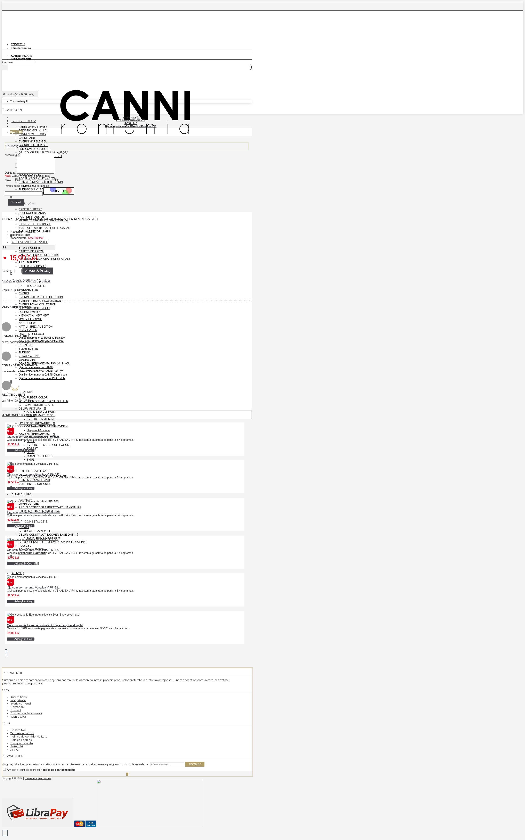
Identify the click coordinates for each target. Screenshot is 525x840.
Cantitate (7, 271)
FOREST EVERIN (29, 311)
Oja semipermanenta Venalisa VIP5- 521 (33, 587)
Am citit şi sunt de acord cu (40, 769)
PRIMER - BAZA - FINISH (34, 480)
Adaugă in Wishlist (13, 281)
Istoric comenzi (20, 703)
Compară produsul (38, 281)
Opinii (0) (16, 132)
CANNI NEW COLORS (32, 134)
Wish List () (18, 716)
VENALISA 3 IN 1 (29, 356)
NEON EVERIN (28, 330)
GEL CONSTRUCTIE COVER (36, 404)
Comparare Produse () (26, 713)
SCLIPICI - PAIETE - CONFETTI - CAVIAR (44, 227)
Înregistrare (18, 700)
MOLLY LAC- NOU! (30, 319)
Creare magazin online (38, 778)
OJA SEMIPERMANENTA (34, 434)
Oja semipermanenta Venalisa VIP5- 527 (33, 549)
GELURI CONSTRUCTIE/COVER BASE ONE (46, 534)
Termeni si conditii (22, 733)
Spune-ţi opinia (21, 289)
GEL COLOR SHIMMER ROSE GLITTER (43, 401)
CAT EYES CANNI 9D (32, 286)
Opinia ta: (10, 172)
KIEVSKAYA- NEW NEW (34, 315)
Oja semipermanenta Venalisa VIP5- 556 (33, 436)
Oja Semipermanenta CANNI (36, 367)
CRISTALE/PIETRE (30, 209)
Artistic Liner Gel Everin (33, 126)
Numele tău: (12, 154)
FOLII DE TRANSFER (32, 216)
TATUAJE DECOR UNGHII (35, 231)
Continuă (16, 202)
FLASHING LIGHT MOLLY (34, 308)
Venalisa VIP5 (27, 359)
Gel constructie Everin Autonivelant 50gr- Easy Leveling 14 (45, 625)
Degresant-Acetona (38, 430)
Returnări (16, 746)
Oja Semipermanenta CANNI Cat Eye (41, 370)
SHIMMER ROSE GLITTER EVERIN (41, 182)
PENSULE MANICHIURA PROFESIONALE (44, 258)
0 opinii (6, 289)
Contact (15, 710)
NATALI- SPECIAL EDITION (35, 326)
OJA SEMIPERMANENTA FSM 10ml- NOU (44, 363)
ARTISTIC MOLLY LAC (33, 130)
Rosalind (29, 231)
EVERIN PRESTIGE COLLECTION (40, 300)
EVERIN (24, 293)
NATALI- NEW (27, 322)
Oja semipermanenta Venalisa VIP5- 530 (33, 512)
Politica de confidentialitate (28, 736)
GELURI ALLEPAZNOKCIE (35, 531)
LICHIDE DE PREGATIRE (35, 423)
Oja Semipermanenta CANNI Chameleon (43, 374)
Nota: (8, 179)
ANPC (14, 749)
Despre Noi (18, 730)
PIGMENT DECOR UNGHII (35, 224)
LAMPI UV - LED (29, 503)
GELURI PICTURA (30, 408)
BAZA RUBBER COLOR (33, 397)
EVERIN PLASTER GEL (33, 145)
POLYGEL (25, 545)
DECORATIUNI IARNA (32, 213)
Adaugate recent (18, 415)
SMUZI (31, 459)
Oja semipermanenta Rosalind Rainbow (42, 337)
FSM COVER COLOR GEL (35, 148)
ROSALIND (25, 345)
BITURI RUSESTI (29, 247)
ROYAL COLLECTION (40, 456)
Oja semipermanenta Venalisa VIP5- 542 (33, 474)
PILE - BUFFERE (29, 262)
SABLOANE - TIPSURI (32, 266)
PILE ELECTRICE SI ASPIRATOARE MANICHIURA (50, 507)
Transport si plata (21, 743)
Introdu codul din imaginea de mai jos (27, 185)
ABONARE (194, 764)
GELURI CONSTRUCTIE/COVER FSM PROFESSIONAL (53, 542)
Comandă (17, 706)
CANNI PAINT (27, 137)
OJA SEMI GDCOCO (31, 334)
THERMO (24, 352)
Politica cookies (21, 739)
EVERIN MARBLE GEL (33, 141)
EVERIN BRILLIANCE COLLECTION (41, 297)
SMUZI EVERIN (28, 348)
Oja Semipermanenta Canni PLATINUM (42, 378)
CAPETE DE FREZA (31, 251)
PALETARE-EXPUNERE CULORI (39, 255)
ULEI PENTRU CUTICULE (34, 483)
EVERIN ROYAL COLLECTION (37, 304)
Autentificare (19, 697)
